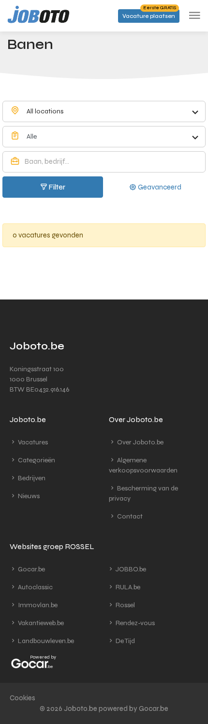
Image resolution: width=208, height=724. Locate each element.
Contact (129, 516)
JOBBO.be (130, 569)
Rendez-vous (134, 623)
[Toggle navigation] (194, 15)
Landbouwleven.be (45, 641)
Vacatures (32, 442)
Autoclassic (34, 587)
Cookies (22, 697)
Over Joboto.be (139, 442)
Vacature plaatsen (149, 14)
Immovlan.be (37, 605)
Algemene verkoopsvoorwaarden (143, 465)
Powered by (43, 657)
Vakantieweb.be (40, 623)
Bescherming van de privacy (143, 493)
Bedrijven (30, 478)
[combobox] (104, 111)
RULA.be (127, 587)
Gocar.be (30, 569)
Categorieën (35, 460)
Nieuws (28, 496)
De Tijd (124, 641)
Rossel (124, 605)
